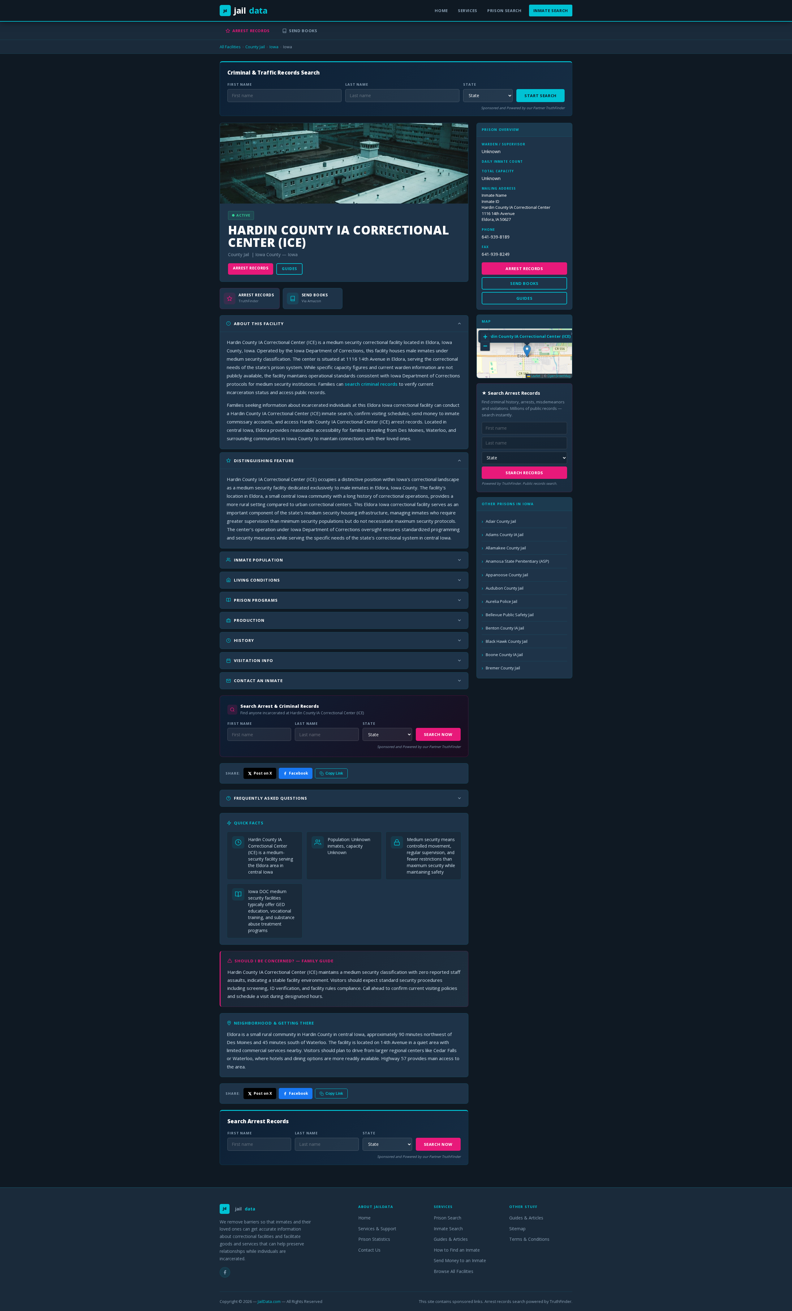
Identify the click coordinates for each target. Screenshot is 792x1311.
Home (441, 10)
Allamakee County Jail (506, 548)
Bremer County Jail (503, 668)
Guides (289, 268)
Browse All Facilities (453, 1271)
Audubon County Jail (504, 588)
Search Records (524, 472)
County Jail (255, 46)
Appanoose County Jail (507, 575)
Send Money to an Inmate (460, 1260)
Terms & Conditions (529, 1239)
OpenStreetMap (558, 376)
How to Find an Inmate (457, 1250)
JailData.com (269, 1301)
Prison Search (504, 10)
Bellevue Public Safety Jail (510, 614)
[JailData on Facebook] (225, 1272)
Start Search (540, 95)
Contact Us (369, 1250)
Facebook (298, 773)
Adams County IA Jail (504, 534)
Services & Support (377, 1228)
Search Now (438, 734)
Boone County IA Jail (504, 654)
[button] (527, 351)
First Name (239, 84)
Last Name (356, 84)
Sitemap (517, 1228)
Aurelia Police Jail (501, 601)
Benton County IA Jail (505, 628)
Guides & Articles (451, 1239)
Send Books (303, 30)
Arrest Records (251, 30)
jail (245, 10)
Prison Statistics (374, 1239)
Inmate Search (550, 10)
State (469, 84)
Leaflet (535, 376)
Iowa (273, 46)
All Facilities (230, 46)
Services (467, 10)
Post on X (263, 773)
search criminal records (371, 384)
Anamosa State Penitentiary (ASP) (517, 561)
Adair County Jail (501, 521)
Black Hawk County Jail (506, 641)
